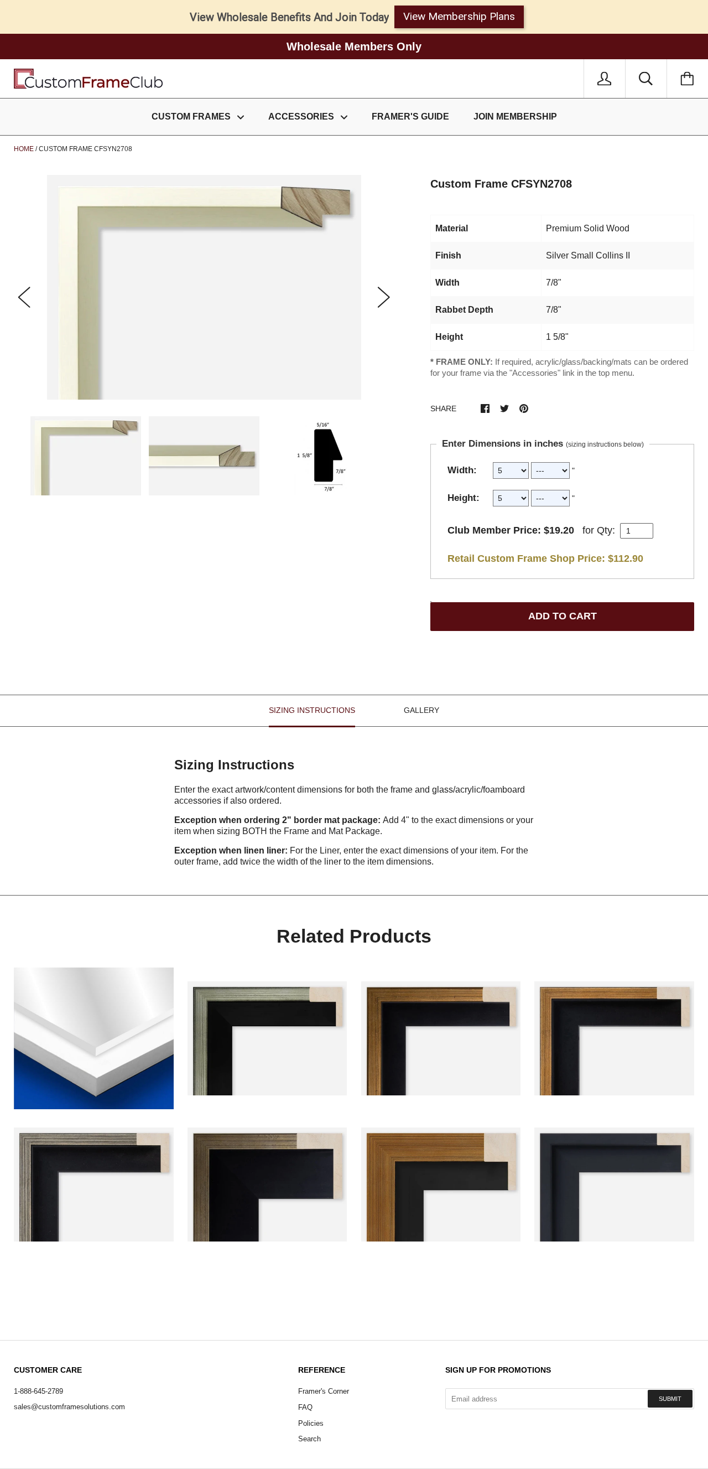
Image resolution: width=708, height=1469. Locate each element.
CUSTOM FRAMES (192, 116)
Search (309, 1439)
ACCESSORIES (302, 116)
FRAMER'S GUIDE (410, 116)
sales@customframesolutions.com (69, 1407)
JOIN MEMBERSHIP (515, 116)
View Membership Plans (459, 16)
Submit (670, 1398)
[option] (204, 287)
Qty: (606, 530)
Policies (311, 1423)
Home (24, 149)
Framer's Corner (323, 1391)
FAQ (305, 1407)
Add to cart (562, 616)
